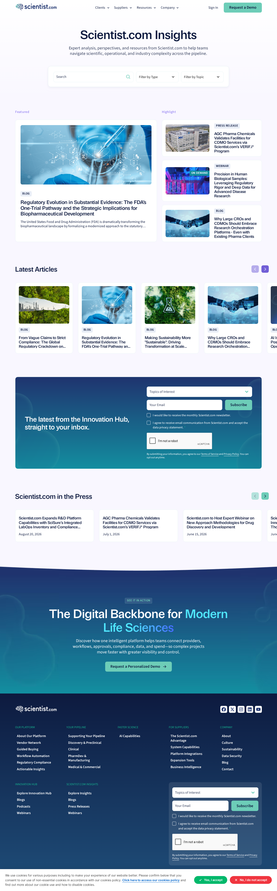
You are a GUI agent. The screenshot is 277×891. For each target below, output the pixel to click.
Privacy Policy (231, 454)
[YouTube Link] (258, 709)
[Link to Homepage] (36, 709)
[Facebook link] (223, 709)
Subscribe (238, 405)
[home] (36, 7)
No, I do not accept (253, 880)
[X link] (232, 709)
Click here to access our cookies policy (151, 880)
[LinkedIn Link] (249, 709)
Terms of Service (210, 454)
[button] (102, 7)
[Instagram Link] (241, 709)
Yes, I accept (213, 880)
